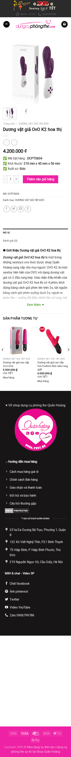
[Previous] (9, 71)
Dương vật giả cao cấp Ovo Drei (16, 364)
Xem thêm (34, 305)
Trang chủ (9, 123)
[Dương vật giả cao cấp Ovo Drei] (18, 340)
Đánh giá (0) (10, 240)
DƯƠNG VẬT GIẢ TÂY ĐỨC (34, 123)
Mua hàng (8, 377)
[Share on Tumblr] (28, 209)
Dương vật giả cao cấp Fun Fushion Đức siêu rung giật (52, 366)
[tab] (35, 233)
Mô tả (6, 232)
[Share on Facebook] (6, 209)
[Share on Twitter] (13, 209)
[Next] (61, 71)
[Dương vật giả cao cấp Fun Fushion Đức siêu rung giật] (52, 340)
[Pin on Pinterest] (21, 209)
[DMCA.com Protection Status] (17, 510)
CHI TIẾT (8, 373)
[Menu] (6, 24)
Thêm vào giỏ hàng (40, 179)
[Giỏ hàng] (64, 24)
